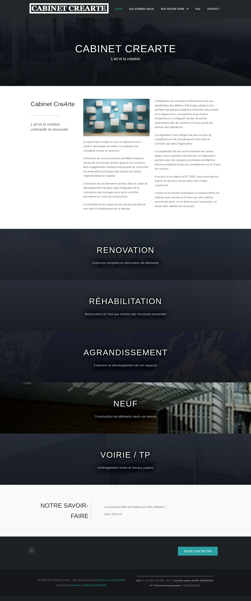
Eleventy (75, 585)
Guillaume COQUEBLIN (94, 585)
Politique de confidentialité (111, 580)
